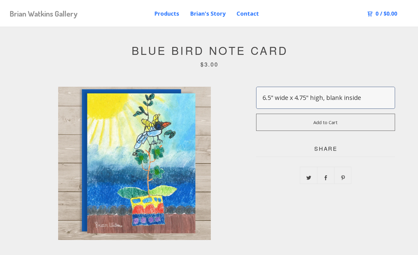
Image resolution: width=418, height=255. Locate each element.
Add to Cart (325, 122)
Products (166, 13)
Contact (248, 13)
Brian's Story (208, 13)
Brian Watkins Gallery (44, 13)
